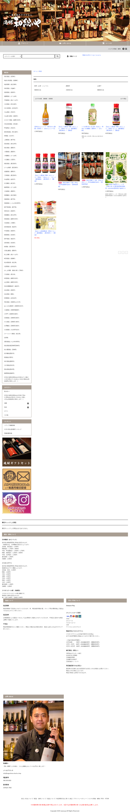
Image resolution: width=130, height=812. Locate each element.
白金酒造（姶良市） (10, 179)
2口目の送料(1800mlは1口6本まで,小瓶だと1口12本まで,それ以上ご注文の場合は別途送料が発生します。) (16, 379)
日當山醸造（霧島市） (10, 250)
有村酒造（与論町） (10, 88)
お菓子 (99, 86)
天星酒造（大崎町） (10, 223)
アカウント (24, 43)
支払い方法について (27, 798)
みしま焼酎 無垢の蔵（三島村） (14, 270)
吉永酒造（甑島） (9, 294)
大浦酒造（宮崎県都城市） (12, 310)
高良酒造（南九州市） (10, 143)
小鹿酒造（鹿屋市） (10, 151)
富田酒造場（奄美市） (10, 227)
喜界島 (6, 337)
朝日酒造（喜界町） (10, 76)
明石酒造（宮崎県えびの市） (12, 302)
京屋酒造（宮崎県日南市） (12, 318)
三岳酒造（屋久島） (10, 274)
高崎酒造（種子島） (10, 199)
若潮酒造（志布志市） (10, 298)
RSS (102, 798)
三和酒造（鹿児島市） (10, 175)
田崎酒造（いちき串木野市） (12, 203)
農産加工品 (100, 90)
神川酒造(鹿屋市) (9, 361)
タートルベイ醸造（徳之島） (12, 333)
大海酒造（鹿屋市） (10, 191)
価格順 (45, 98)
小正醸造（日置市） (10, 159)
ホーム (35, 71)
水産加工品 (69, 90)
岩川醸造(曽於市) (9, 353)
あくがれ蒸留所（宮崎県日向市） (14, 306)
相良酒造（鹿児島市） (10, 163)
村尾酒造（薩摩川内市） (11, 278)
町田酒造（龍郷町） (10, 258)
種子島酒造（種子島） (10, 207)
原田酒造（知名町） (10, 242)
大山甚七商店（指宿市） (11, 116)
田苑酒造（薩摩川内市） (11, 219)
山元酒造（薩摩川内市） (11, 282)
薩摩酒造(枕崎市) (9, 373)
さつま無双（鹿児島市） (11, 167)
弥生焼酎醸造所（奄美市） (12, 286)
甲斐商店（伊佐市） (10, 128)
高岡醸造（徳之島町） (10, 195)
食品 (40, 71)
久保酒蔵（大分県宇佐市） (12, 329)
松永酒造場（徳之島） (10, 262)
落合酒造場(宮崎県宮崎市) (12, 345)
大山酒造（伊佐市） (10, 112)
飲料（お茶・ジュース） (41, 86)
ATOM (107, 798)
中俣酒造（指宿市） (10, 231)
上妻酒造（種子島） (10, 140)
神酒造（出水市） (9, 136)
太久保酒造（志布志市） (11, 108)
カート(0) (109, 43)
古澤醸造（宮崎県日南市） (12, 325)
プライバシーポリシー (80, 798)
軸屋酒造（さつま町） (10, 187)
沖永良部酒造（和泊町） (11, 124)
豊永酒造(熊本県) (9, 369)
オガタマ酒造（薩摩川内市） (12, 120)
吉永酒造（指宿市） (10, 290)
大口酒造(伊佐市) (9, 365)
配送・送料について (40, 798)
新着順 (51, 98)
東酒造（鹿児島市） (10, 246)
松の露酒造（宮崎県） (10, 349)
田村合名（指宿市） (10, 211)
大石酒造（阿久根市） (10, 104)
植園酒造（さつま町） (10, 96)
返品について (51, 798)
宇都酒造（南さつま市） (11, 100)
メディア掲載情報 (9, 425)
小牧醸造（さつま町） (10, 155)
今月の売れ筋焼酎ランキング (12, 429)
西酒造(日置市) (8, 357)
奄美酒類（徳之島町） (10, 84)
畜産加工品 (37, 90)
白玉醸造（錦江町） (10, 183)
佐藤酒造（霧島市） (10, 171)
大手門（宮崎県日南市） (11, 314)
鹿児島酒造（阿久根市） (11, 132)
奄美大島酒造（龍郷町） (11, 80)
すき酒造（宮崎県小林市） (12, 322)
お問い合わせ (66, 43)
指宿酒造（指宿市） (10, 92)
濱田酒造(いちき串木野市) (12, 341)
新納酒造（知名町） (10, 235)
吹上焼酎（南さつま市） (11, 254)
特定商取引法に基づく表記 (64, 798)
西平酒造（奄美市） (10, 238)
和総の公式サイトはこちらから (91, 55)
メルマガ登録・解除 (114, 49)
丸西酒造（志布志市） (10, 266)
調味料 (68, 86)
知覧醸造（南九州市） (10, 215)
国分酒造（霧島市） (10, 147)
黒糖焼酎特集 (8, 433)
